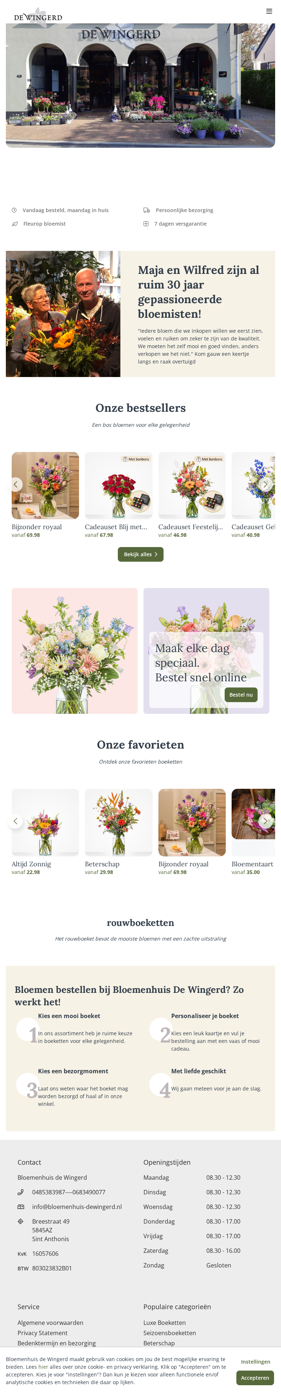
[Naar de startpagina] (38, 17)
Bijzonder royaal (37, 527)
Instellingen (255, 1361)
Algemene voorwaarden (50, 1323)
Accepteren (255, 1377)
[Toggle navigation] (269, 11)
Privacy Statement (43, 1333)
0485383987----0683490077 (68, 1192)
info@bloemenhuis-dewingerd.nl (77, 1207)
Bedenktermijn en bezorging (57, 1343)
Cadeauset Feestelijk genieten (189, 527)
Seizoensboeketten (169, 1333)
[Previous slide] (15, 484)
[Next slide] (265, 484)
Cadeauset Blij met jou (113, 527)
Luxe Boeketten (164, 1323)
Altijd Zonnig (31, 864)
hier (43, 1366)
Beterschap (102, 864)
